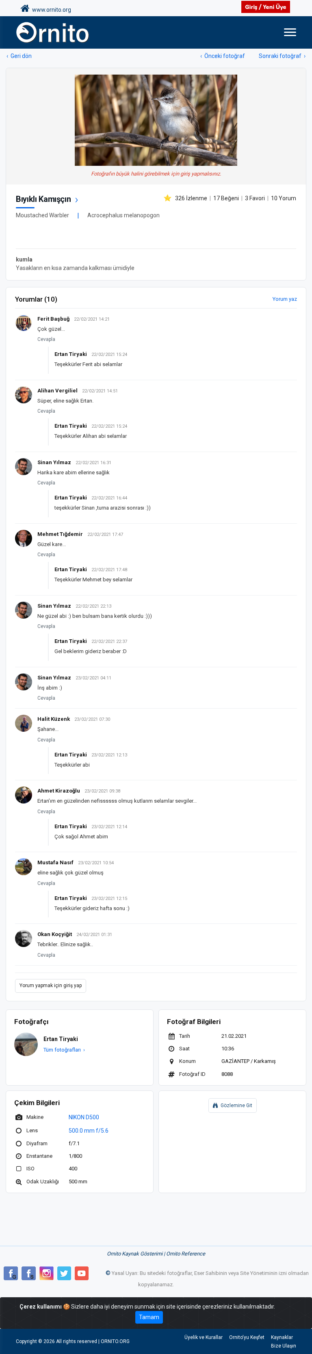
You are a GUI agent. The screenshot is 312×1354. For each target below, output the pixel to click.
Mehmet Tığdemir (60, 534)
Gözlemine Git (236, 1105)
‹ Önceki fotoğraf (222, 56)
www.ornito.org (50, 9)
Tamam (149, 1317)
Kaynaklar (282, 1337)
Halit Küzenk (53, 719)
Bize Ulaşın (283, 1346)
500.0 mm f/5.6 (88, 1130)
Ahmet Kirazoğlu (58, 791)
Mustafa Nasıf (55, 862)
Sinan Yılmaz (54, 462)
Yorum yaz (285, 299)
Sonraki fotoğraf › (282, 56)
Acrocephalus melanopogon (123, 215)
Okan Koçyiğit (54, 934)
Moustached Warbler (42, 215)
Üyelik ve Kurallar (203, 1337)
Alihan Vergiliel (57, 391)
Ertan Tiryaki (70, 354)
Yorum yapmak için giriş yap (51, 985)
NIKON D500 (84, 1117)
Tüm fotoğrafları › (64, 1050)
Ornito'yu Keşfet (246, 1337)
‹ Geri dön (19, 56)
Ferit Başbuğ (53, 319)
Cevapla (46, 339)
